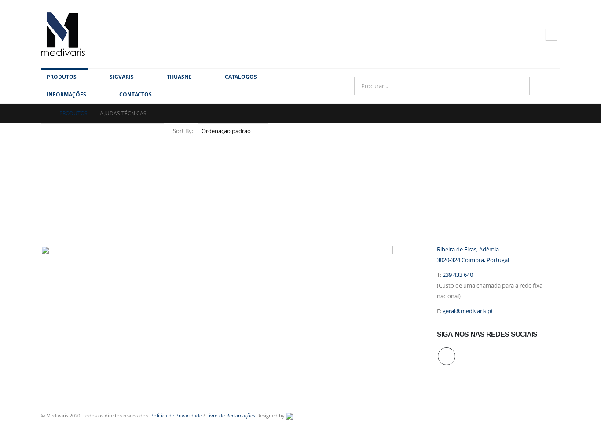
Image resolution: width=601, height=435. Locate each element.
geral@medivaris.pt (468, 311)
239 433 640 (458, 275)
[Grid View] (546, 130)
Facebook (446, 356)
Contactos (135, 94)
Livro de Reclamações (230, 415)
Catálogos (241, 77)
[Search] (541, 86)
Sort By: (183, 131)
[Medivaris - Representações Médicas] (63, 34)
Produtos (62, 77)
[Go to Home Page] (44, 113)
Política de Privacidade (176, 415)
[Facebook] (551, 34)
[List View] (556, 130)
